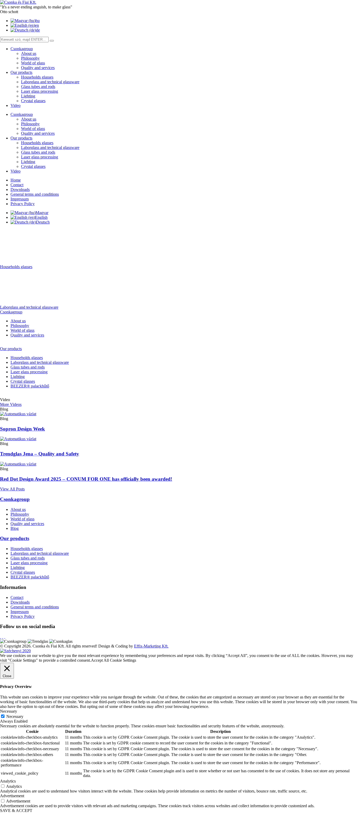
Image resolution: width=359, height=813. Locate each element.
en (37, 25)
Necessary (14, 716)
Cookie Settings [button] (123, 660)
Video (15, 105)
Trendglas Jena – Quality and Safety (39, 454)
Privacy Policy (23, 203)
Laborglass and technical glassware (50, 82)
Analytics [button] (8, 781)
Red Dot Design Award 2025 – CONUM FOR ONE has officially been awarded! (86, 479)
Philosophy (30, 58)
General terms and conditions (35, 194)
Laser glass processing (39, 91)
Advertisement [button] (12, 796)
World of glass (33, 63)
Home (16, 180)
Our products (21, 72)
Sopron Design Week (22, 429)
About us (28, 53)
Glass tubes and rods (38, 86)
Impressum (20, 199)
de (38, 30)
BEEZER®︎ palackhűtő (30, 386)
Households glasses (37, 77)
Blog (15, 528)
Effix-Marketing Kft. (151, 646)
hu (37, 20)
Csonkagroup (22, 48)
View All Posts (12, 489)
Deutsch (43, 222)
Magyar (41, 212)
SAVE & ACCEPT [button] (16, 810)
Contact (17, 185)
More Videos (11, 404)
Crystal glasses (33, 101)
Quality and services (38, 67)
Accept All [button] (100, 660)
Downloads (20, 189)
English (41, 217)
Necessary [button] (8, 711)
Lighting (28, 96)
